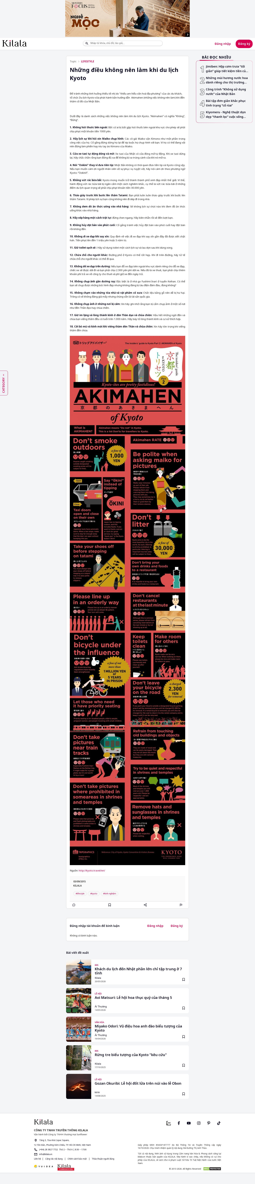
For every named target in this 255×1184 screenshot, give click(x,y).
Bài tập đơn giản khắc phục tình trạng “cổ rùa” (226, 103)
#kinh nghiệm (109, 893)
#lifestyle (80, 893)
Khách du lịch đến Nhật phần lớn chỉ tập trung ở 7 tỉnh (138, 971)
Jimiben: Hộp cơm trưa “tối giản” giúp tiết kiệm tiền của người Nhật (226, 68)
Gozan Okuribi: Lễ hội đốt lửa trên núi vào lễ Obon (138, 1083)
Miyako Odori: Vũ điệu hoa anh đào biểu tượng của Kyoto (138, 1028)
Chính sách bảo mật (77, 1158)
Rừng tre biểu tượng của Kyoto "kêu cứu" (131, 1055)
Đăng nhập (223, 44)
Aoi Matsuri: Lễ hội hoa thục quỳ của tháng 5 (133, 997)
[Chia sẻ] (145, 905)
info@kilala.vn (45, 1154)
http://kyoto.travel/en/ (92, 870)
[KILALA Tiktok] (219, 1122)
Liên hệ (37, 1158)
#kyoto (93, 893)
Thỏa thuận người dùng (102, 1158)
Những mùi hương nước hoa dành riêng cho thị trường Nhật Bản (227, 80)
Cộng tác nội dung (54, 1158)
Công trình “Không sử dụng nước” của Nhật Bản (226, 91)
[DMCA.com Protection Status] (212, 1169)
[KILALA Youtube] (189, 1122)
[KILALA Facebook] (168, 1122)
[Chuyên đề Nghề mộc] (127, 18)
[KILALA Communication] (66, 1167)
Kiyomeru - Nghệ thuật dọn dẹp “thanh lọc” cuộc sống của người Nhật (226, 114)
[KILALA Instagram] (199, 1122)
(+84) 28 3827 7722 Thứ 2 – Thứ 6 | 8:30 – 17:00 (62, 1149)
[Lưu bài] (109, 905)
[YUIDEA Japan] (43, 1167)
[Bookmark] (183, 979)
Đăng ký (244, 44)
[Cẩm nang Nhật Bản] (79, 1121)
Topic (73, 61)
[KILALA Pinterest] (209, 1122)
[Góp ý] (181, 905)
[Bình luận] (74, 905)
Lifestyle (87, 61)
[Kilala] (14, 43)
